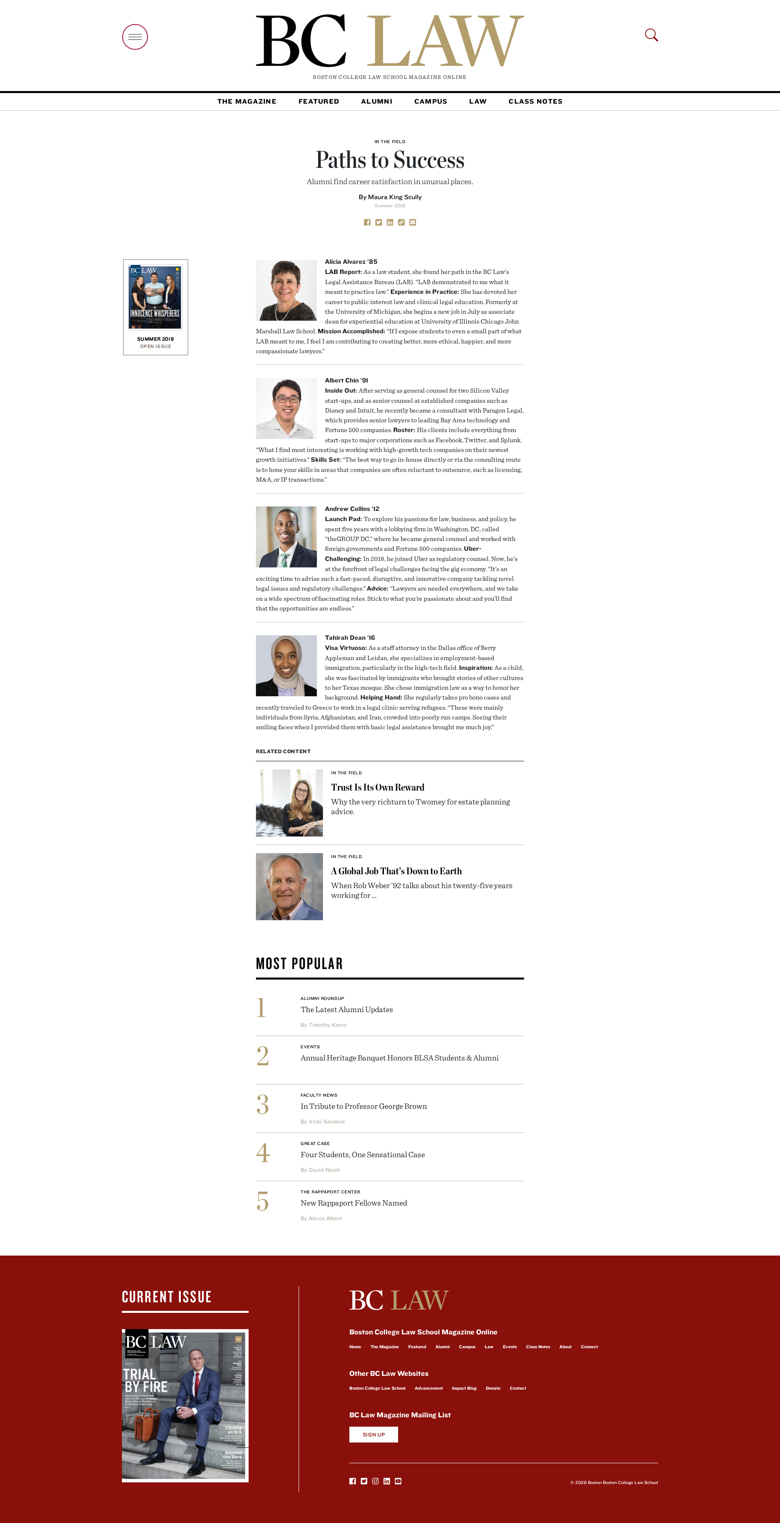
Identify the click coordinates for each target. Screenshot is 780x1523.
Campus (431, 101)
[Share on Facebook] (367, 221)
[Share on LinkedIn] (390, 221)
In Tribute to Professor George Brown (364, 1105)
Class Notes (536, 101)
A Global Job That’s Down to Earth (396, 871)
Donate (493, 1388)
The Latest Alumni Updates (347, 1009)
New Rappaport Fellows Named (354, 1202)
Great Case (315, 1143)
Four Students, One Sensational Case (363, 1154)
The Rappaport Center (330, 1192)
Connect (589, 1346)
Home (355, 1346)
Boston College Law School (377, 1388)
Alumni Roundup (322, 998)
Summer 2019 (390, 205)
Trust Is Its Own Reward (378, 787)
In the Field (390, 141)
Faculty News (319, 1095)
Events (310, 1046)
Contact (518, 1388)
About (565, 1346)
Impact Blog (464, 1388)
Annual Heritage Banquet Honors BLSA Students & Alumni (400, 1057)
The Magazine (247, 101)
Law (478, 101)
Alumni (376, 101)
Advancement (429, 1388)
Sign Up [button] (374, 1435)
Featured (319, 101)
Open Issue (155, 346)
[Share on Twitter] (378, 221)
